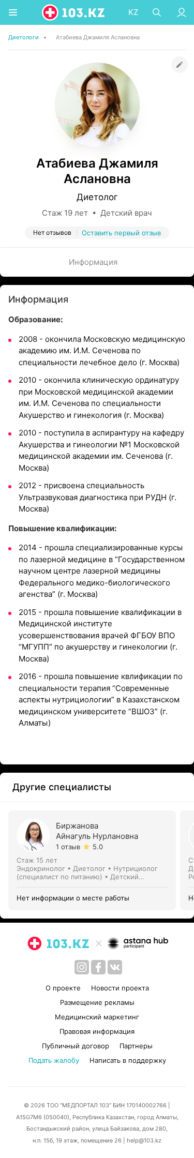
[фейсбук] (98, 967)
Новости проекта (120, 988)
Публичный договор (75, 1046)
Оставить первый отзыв (121, 233)
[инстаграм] (81, 967)
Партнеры (136, 1046)
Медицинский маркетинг (97, 1017)
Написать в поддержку (127, 1060)
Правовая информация (97, 1031)
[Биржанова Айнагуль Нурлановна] (94, 860)
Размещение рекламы (97, 1002)
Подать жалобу (53, 1060)
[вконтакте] (115, 967)
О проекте (63, 988)
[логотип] (74, 12)
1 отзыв (68, 847)
